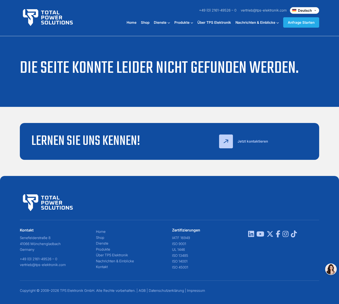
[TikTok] (294, 235)
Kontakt (102, 267)
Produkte (182, 22)
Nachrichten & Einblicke (255, 22)
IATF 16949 (181, 238)
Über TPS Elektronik (214, 22)
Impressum (196, 290)
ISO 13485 (180, 255)
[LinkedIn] (251, 235)
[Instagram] (285, 235)
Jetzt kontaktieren (253, 141)
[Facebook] (278, 235)
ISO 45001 (180, 267)
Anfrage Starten (301, 22)
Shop (145, 22)
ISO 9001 (179, 244)
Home (132, 22)
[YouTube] (260, 235)
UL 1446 (178, 249)
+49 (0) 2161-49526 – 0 (217, 10)
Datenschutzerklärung (166, 290)
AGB (142, 290)
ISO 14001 (179, 261)
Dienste (160, 22)
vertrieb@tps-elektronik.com (264, 10)
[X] (270, 235)
